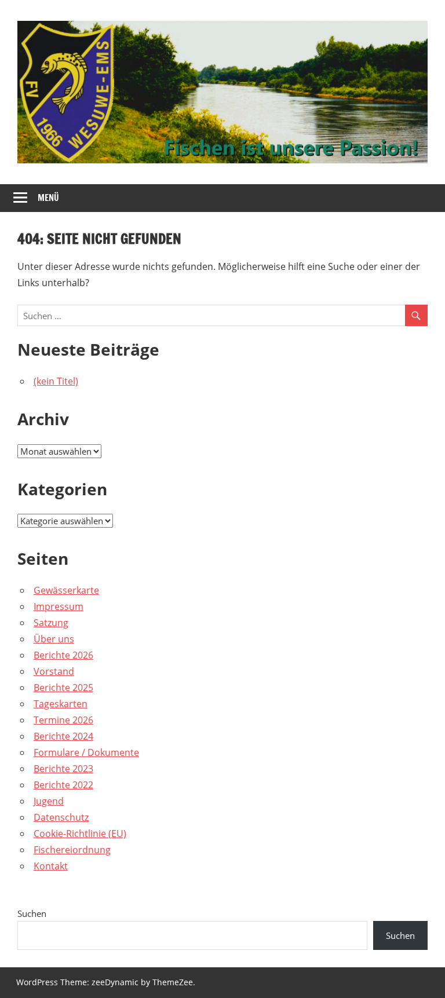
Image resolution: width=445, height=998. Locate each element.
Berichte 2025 (63, 687)
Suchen (31, 913)
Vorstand (54, 671)
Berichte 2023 (63, 768)
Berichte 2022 (63, 784)
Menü (48, 198)
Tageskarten (60, 703)
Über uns (54, 639)
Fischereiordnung (72, 849)
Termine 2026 (63, 720)
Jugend (49, 801)
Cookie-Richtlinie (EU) (80, 833)
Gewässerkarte (66, 590)
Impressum (58, 606)
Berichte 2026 (63, 655)
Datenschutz (61, 817)
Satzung (51, 622)
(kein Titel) (56, 381)
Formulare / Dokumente (86, 752)
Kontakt (51, 866)
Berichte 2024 (63, 736)
